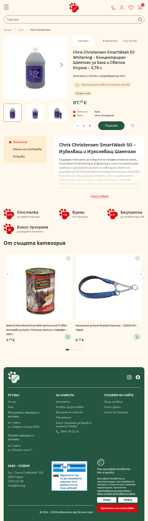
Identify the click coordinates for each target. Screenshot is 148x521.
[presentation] (9, 65)
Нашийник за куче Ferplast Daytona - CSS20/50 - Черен (106, 328)
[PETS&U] (74, 7)
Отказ (128, 500)
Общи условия (113, 402)
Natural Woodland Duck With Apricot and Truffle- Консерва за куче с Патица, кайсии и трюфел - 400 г (37, 330)
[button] (67, 349)
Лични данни (112, 407)
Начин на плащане (116, 412)
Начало (8, 30)
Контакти (63, 402)
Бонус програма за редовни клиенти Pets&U (74, 424)
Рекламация (63, 417)
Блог (11, 407)
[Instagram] (129, 377)
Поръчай (111, 125)
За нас (12, 402)
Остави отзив (82, 93)
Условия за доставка (69, 407)
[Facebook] (138, 377)
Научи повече (99, 196)
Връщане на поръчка (69, 412)
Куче (20, 30)
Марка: (80, 115)
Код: (125, 40)
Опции (107, 500)
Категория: (82, 111)
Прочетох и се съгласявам (117, 508)
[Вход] (121, 8)
